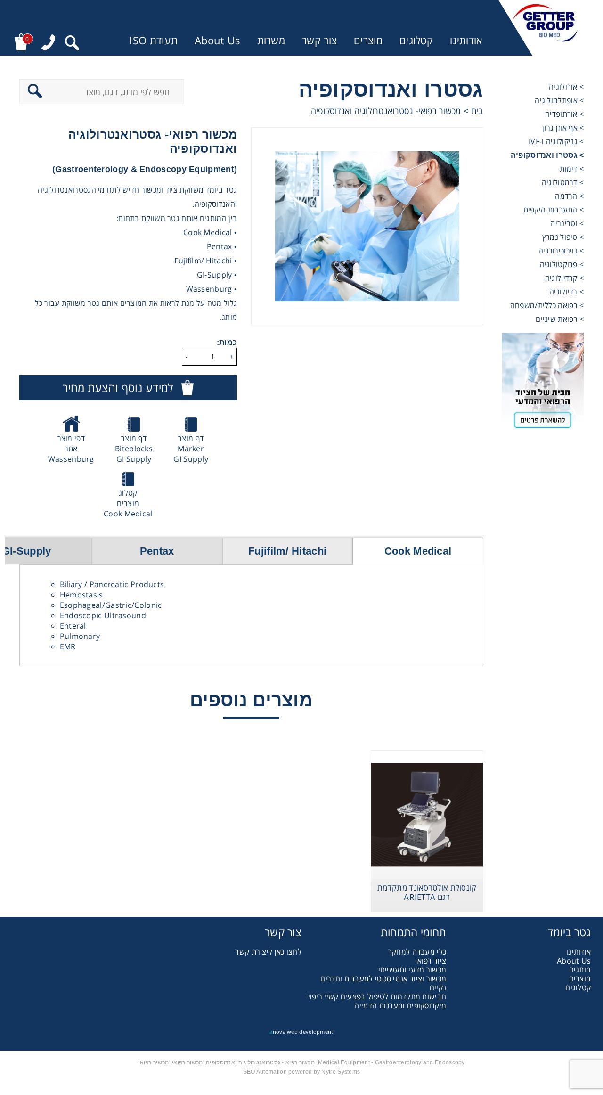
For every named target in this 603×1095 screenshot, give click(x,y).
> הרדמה (569, 196)
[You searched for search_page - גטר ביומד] (72, 44)
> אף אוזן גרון (563, 128)
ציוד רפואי (430, 961)
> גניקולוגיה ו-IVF (556, 141)
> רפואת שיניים (560, 319)
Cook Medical (418, 551)
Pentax (157, 551)
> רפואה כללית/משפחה (547, 305)
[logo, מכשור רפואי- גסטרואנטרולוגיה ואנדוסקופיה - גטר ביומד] (544, 28)
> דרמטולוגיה (563, 182)
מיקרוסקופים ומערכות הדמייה (400, 1005)
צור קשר (319, 40)
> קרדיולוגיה (564, 278)
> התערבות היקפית (553, 209)
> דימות (572, 168)
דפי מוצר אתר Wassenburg (71, 448)
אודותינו (466, 40)
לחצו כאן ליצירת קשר (268, 952)
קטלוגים (416, 40)
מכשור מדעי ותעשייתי (412, 969)
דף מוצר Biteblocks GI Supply (134, 448)
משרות (271, 40)
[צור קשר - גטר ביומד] (543, 384)
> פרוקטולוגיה (562, 264)
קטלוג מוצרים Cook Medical (128, 503)
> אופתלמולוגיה (559, 100)
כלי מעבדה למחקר (417, 952)
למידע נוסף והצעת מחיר (118, 387)
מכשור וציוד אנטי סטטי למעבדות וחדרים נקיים (383, 983)
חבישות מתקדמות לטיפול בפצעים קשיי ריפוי (377, 996)
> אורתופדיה (564, 114)
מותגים (580, 969)
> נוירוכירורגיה (561, 250)
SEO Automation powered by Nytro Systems (301, 1072)
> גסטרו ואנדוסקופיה (547, 155)
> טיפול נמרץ (563, 237)
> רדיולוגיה (566, 291)
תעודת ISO (154, 40)
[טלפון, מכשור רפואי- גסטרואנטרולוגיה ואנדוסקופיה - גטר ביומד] (48, 43)
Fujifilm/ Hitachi (287, 551)
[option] (367, 226)
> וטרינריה (567, 223)
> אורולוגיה (566, 87)
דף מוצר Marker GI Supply (190, 448)
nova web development (301, 1031)
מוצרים (368, 40)
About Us (217, 40)
